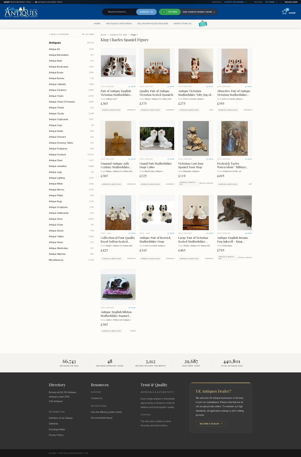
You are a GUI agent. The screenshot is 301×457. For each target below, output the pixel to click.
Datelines (53, 423)
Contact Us (96, 398)
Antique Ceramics (71, 90)
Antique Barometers (71, 55)
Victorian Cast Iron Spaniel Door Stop (190, 165)
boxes (133, 331)
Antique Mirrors (71, 189)
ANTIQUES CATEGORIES (119, 23)
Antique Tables (71, 236)
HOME (97, 23)
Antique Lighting (71, 178)
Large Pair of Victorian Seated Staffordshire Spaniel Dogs (193, 241)
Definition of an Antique (61, 418)
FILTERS (171, 11)
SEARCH (144, 11)
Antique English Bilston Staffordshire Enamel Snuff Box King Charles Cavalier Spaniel (116, 317)
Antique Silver (71, 219)
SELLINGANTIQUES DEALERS (152, 23)
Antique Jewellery (71, 166)
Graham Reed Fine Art (231, 171)
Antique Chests (71, 107)
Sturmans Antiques (191, 171)
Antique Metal (71, 183)
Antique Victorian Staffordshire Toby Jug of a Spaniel (194, 94)
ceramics (131, 110)
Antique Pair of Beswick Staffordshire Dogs (155, 239)
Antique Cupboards (71, 119)
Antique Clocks (71, 113)
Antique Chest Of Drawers (71, 102)
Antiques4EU (111, 98)
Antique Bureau (71, 78)
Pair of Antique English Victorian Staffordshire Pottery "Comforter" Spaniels (116, 96)
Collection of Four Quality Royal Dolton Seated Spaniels (118, 241)
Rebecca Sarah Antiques (193, 98)
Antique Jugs (71, 172)
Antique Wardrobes (71, 248)
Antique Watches (71, 254)
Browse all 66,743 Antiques (62, 392)
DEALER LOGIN (291, 2)
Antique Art (71, 49)
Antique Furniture (71, 154)
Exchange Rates (57, 429)
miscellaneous (206, 183)
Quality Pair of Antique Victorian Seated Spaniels (156, 93)
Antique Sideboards (71, 213)
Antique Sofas (71, 224)
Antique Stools (71, 230)
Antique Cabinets (71, 84)
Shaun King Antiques (154, 171)
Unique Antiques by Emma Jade (158, 98)
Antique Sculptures (71, 207)
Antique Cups (71, 125)
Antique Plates (71, 195)
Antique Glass (71, 160)
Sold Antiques (56, 401)
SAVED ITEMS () (183, 23)
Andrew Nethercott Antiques (118, 319)
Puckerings (227, 245)
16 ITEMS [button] (270, 2)
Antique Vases (71, 242)
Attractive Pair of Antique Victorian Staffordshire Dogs (234, 94)
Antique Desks (71, 131)
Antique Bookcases (71, 66)
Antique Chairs (71, 96)
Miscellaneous (71, 260)
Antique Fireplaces (71, 148)
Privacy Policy (56, 435)
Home (103, 34)
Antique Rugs (71, 201)
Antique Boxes (71, 72)
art (250, 184)
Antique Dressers (71, 137)
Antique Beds (71, 61)
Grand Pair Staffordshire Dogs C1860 (156, 165)
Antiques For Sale (118, 34)
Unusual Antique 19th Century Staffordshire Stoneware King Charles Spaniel (117, 169)
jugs (211, 110)
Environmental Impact (101, 418)
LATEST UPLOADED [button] (234, 2)
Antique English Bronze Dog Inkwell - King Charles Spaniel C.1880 (232, 241)
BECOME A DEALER (210, 424)
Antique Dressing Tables (71, 143)
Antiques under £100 (59, 396)
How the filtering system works (106, 412)
